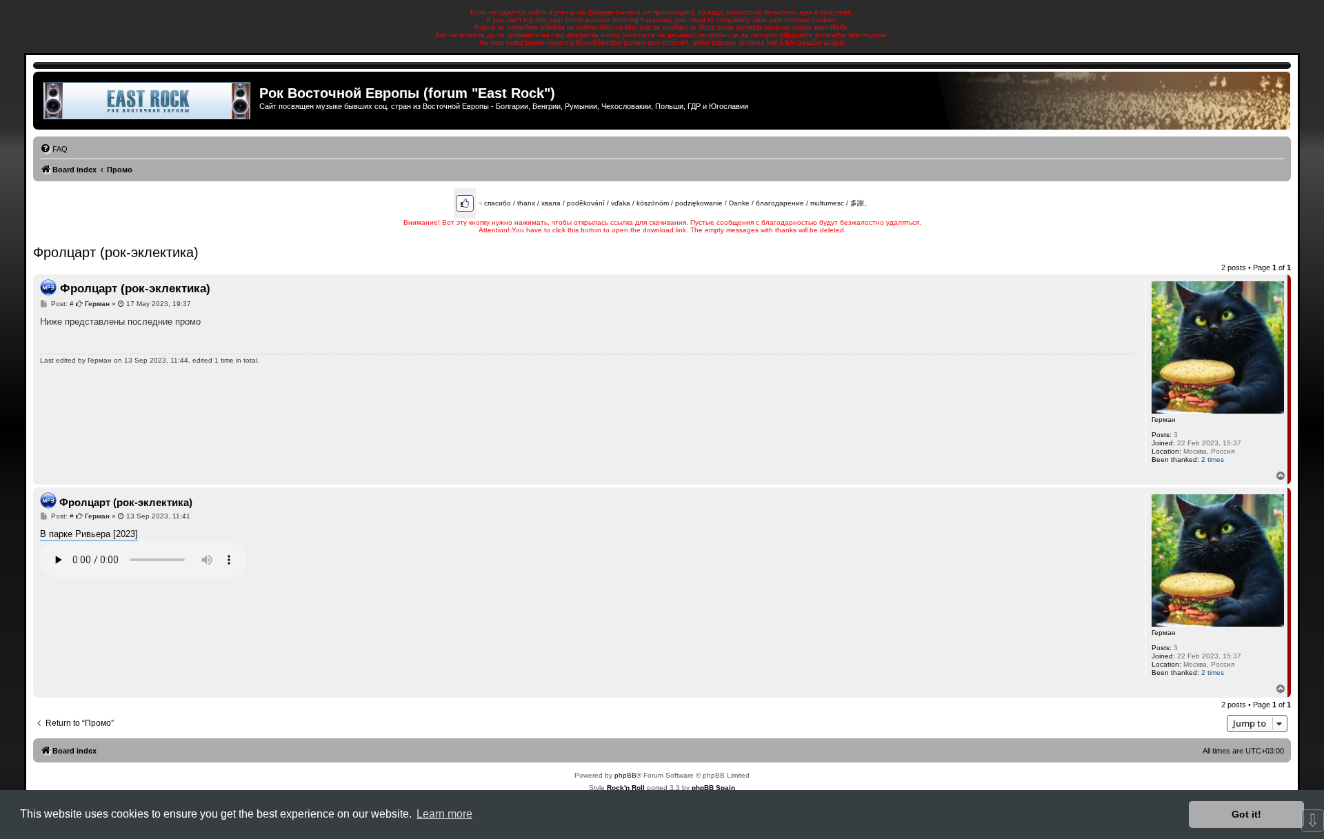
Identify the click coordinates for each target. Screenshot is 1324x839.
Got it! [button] (1246, 814)
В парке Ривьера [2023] (89, 534)
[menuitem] (54, 149)
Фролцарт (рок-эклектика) (116, 252)
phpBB (625, 775)
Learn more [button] (444, 814)
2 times (1212, 459)
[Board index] (148, 100)
